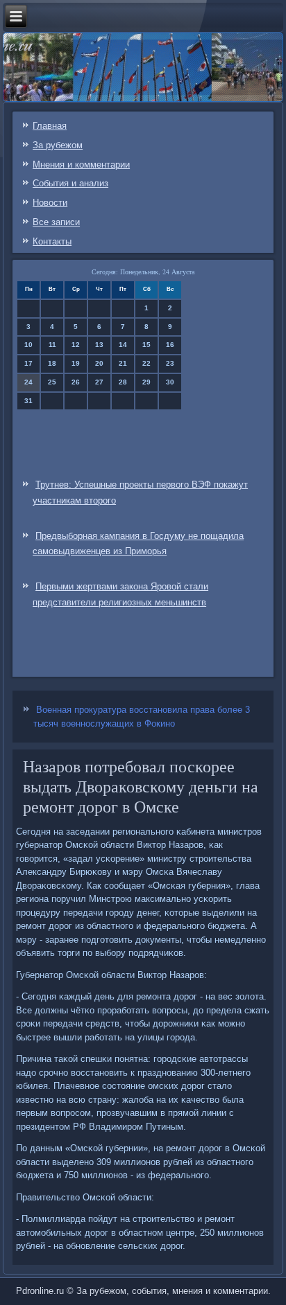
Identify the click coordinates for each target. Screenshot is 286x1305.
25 (52, 382)
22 (146, 363)
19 (76, 363)
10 (28, 344)
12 (76, 344)
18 (52, 363)
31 (28, 401)
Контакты (52, 241)
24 (28, 382)
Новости (50, 202)
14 (123, 344)
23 (170, 363)
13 (99, 344)
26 (76, 382)
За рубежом (58, 145)
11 (52, 344)
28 (123, 382)
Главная (50, 126)
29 (146, 382)
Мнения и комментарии (81, 164)
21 (123, 363)
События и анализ (70, 183)
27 (99, 382)
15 (146, 344)
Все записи (56, 222)
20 (99, 363)
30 (170, 382)
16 (170, 344)
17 (28, 363)
